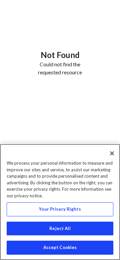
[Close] (112, 153)
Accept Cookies (60, 247)
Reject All (59, 228)
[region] (60, 202)
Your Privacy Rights (60, 209)
